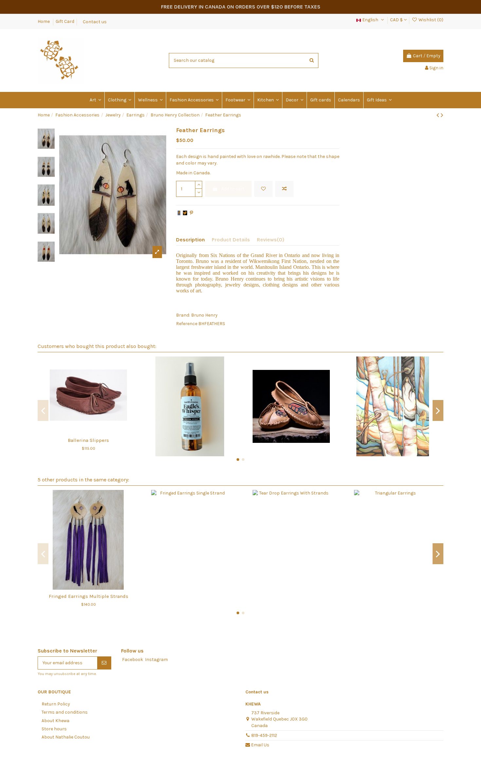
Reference (186, 323)
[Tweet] (185, 213)
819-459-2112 (264, 735)
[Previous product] (438, 115)
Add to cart (233, 189)
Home (44, 21)
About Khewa (55, 720)
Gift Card (65, 21)
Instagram (156, 659)
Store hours (54, 729)
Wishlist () (430, 20)
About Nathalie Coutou (66, 737)
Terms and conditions (65, 712)
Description (190, 239)
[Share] (179, 213)
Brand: (183, 315)
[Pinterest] (191, 213)
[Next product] (442, 115)
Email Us (260, 745)
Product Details (231, 239)
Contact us (95, 21)
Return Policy (56, 704)
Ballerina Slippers (88, 440)
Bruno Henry (204, 315)
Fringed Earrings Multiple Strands (88, 596)
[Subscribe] (104, 663)
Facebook (132, 659)
